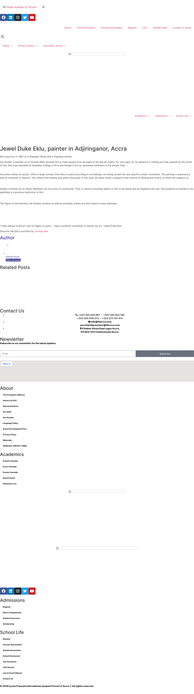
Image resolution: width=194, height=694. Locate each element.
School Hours (9, 478)
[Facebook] (3, 17)
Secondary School (53, 45)
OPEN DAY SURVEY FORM (15, 446)
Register (132, 27)
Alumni (67, 27)
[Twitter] (24, 17)
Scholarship (8, 624)
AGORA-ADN (160, 27)
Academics (141, 115)
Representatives (10, 406)
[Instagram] (17, 17)
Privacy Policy (9, 434)
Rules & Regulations (12, 612)
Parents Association (12, 644)
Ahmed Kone (12, 256)
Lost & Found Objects (12, 673)
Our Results (8, 417)
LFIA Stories (8, 667)
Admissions (161, 115)
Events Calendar (10, 472)
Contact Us (8, 679)
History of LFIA (10, 400)
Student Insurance (11, 618)
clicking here (41, 231)
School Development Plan (15, 429)
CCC (144, 27)
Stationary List (9, 483)
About (6, 45)
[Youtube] (32, 17)
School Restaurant (11, 656)
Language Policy (10, 423)
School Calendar (10, 461)
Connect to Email (182, 27)
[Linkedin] (10, 17)
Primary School (26, 45)
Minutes (6, 639)
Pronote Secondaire (111, 27)
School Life (182, 115)
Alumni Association (12, 650)
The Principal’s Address (14, 395)
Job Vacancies (9, 661)
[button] (2, 36)
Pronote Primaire (86, 27)
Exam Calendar (10, 466)
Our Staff (7, 412)
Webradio (7, 440)
